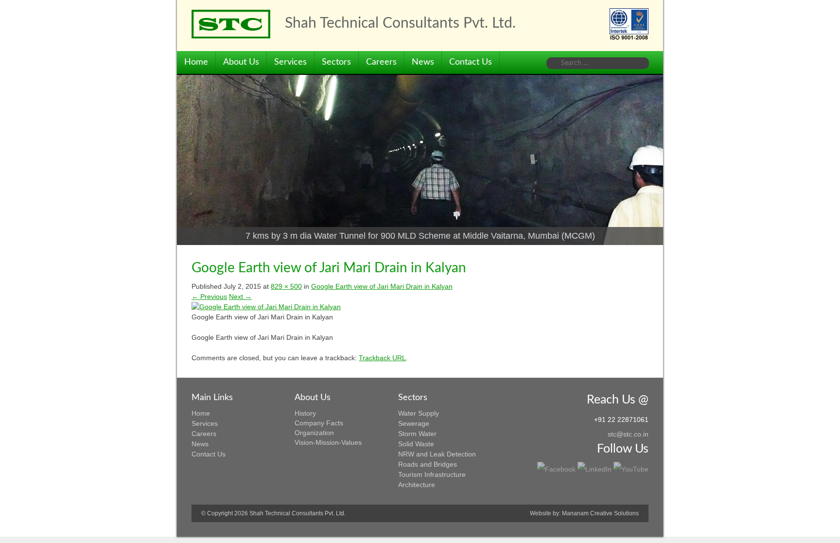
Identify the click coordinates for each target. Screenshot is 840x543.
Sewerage (413, 423)
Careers (381, 62)
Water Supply (418, 413)
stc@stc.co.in (628, 434)
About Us (241, 62)
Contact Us (470, 62)
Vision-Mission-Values (328, 442)
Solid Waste (416, 444)
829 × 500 (286, 286)
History (305, 413)
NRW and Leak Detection (437, 454)
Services (290, 62)
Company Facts (319, 423)
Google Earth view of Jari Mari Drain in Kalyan (382, 286)
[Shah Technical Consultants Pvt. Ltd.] (231, 24)
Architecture (416, 485)
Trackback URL (382, 358)
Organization (314, 433)
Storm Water (417, 434)
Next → (240, 296)
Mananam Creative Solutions (600, 513)
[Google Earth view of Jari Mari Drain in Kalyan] (266, 307)
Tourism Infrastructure (432, 474)
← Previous (209, 296)
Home (196, 62)
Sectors (336, 62)
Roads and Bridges (427, 464)
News (423, 62)
